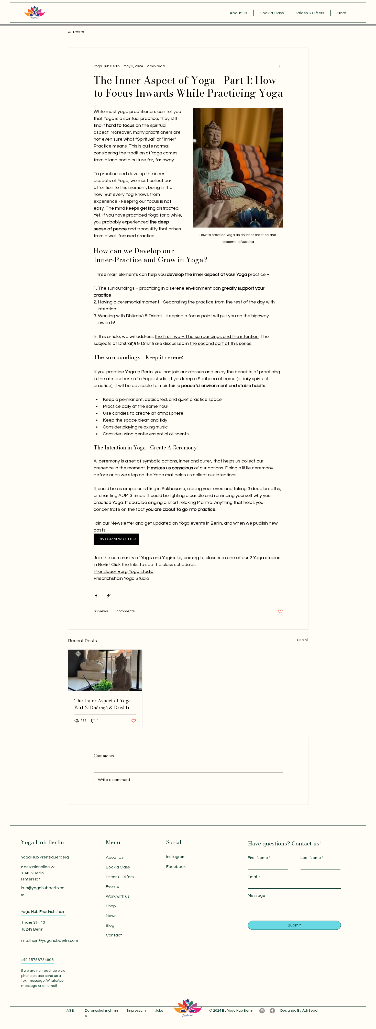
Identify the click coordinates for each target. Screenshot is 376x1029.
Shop (111, 906)
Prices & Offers (120, 877)
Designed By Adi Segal (299, 1010)
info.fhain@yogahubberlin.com (49, 940)
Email (253, 877)
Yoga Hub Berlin (42, 842)
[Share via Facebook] (96, 595)
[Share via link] (108, 595)
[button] (238, 13)
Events (112, 887)
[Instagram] (262, 1010)
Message (256, 896)
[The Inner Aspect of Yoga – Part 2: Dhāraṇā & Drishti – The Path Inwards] (105, 670)
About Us (115, 857)
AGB (70, 1010)
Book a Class (118, 867)
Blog (110, 925)
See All (302, 640)
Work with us (117, 896)
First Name (258, 858)
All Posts (76, 32)
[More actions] (280, 66)
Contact (114, 935)
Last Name (311, 858)
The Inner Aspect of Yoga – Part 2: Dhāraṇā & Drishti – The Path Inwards (104, 704)
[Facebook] (272, 1010)
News (111, 916)
